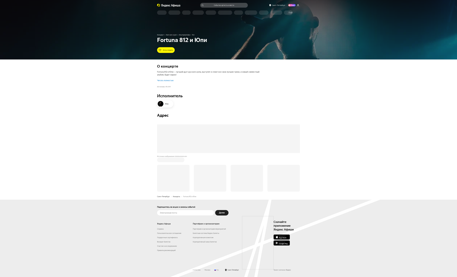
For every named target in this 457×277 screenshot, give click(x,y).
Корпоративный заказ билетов (205, 206)
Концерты (176, 160)
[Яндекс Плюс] (292, 5)
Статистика (196, 234)
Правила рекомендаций (166, 214)
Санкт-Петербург (163, 160)
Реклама (207, 234)
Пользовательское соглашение (169, 197)
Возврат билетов (163, 206)
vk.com (168, 87)
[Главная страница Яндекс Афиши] (158, 5)
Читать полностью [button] (165, 80)
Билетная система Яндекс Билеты (206, 197)
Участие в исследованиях (167, 210)
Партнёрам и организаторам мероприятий (209, 193)
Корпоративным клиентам (203, 201)
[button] (290, 12)
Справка (160, 193)
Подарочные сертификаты (167, 201)
